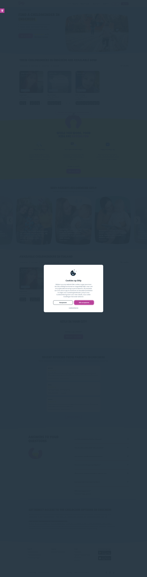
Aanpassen (63, 302)
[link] (2, 10)
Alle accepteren (84, 302)
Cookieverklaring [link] (73, 308)
